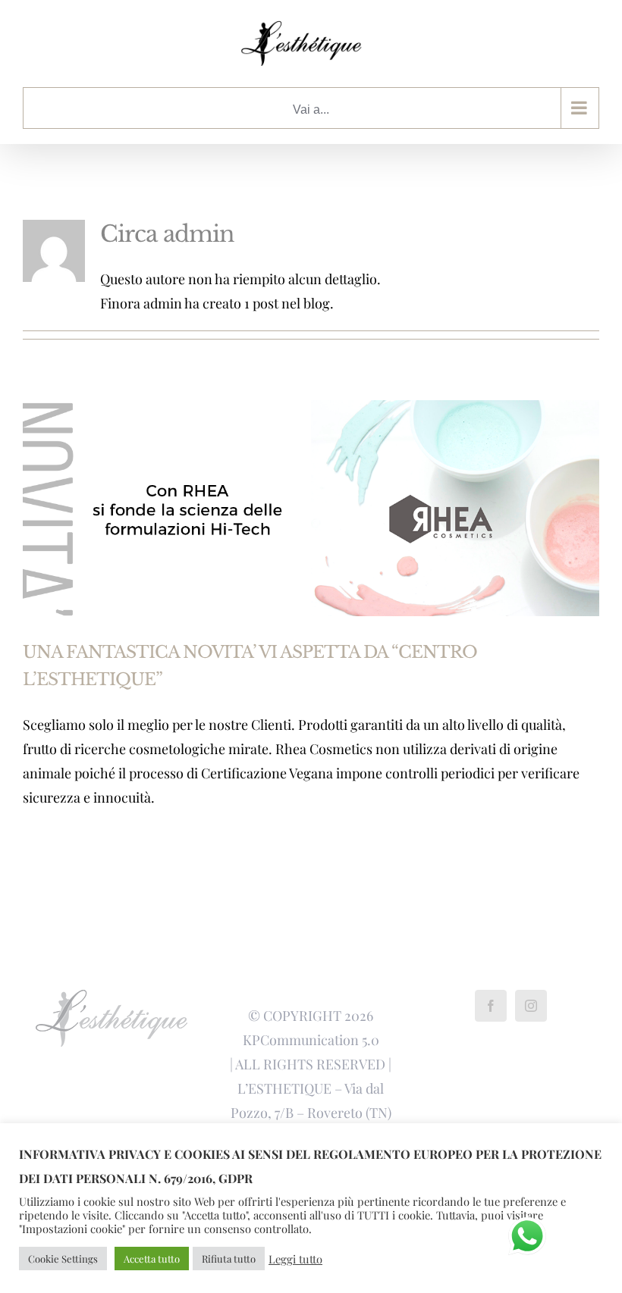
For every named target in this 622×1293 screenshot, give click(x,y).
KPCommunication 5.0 (311, 1040)
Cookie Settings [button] (63, 1258)
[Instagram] (531, 1006)
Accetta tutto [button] (152, 1258)
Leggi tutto (295, 1259)
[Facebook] (491, 1006)
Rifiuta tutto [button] (229, 1258)
